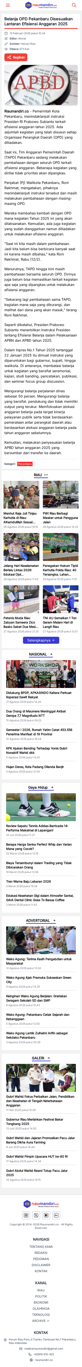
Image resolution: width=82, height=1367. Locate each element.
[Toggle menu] (7, 5)
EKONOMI (41, 1302)
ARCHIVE (38, 1321)
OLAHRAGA (41, 1308)
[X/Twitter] (36, 1215)
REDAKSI (41, 1253)
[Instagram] (26, 1215)
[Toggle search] (74, 5)
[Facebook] (46, 1215)
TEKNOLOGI (41, 1314)
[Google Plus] (56, 1215)
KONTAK (41, 1271)
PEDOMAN (41, 1259)
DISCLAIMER (41, 1265)
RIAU (41, 1290)
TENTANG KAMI (41, 1246)
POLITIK (41, 1296)
